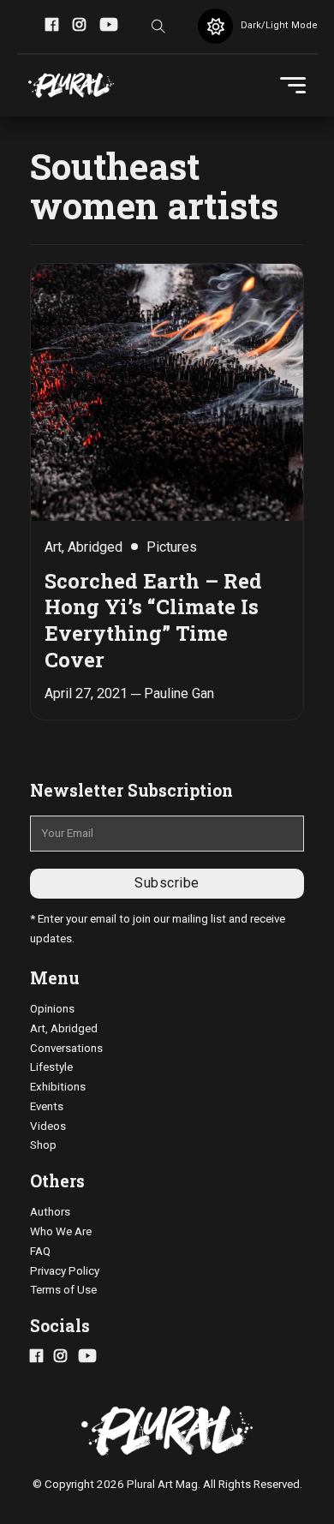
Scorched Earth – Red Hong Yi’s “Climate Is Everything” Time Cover (153, 619)
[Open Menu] (293, 85)
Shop (43, 1145)
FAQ (40, 1251)
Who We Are (61, 1231)
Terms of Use (63, 1289)
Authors (50, 1211)
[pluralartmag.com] (71, 85)
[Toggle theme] (215, 26)
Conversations (66, 1048)
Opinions (52, 1008)
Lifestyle (51, 1067)
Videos (48, 1126)
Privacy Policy (64, 1270)
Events (46, 1106)
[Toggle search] (158, 26)
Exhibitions (58, 1086)
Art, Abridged (64, 1028)
